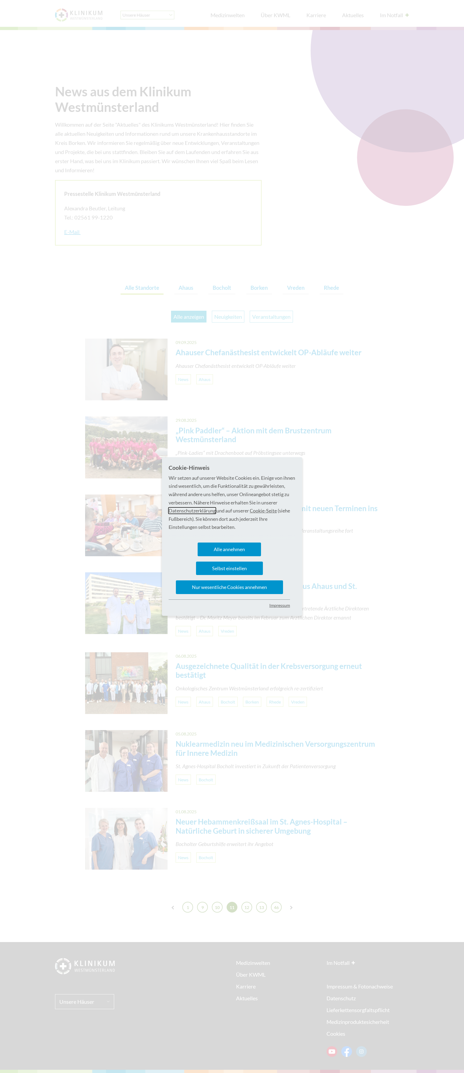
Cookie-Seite (263, 511)
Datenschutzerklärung (192, 511)
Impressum (279, 605)
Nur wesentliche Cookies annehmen (229, 587)
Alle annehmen (229, 549)
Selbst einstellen (229, 568)
